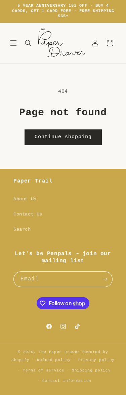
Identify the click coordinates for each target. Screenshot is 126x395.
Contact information (66, 381)
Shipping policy (91, 370)
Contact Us (27, 214)
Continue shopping (63, 137)
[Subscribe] (104, 279)
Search (22, 229)
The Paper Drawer (59, 352)
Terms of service (43, 370)
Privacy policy (96, 360)
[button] (13, 43)
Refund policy (54, 360)
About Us (25, 199)
